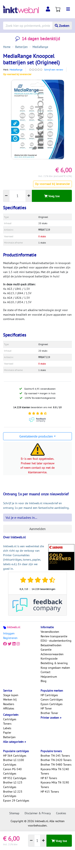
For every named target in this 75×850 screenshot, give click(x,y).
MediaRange (16, 69)
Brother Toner (49, 713)
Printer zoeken (50, 717)
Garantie (46, 649)
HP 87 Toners (49, 778)
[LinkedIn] (14, 644)
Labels (7, 728)
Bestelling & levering (54, 663)
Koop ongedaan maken (55, 668)
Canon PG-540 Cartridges (12, 771)
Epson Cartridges (51, 704)
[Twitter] (9, 644)
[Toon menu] (68, 9)
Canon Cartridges (52, 699)
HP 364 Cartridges (14, 755)
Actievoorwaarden (52, 654)
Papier (7, 732)
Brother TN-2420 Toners (56, 760)
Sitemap (14, 813)
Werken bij (10, 699)
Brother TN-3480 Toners (56, 764)
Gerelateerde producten (36, 436)
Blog (43, 681)
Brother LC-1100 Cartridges (13, 762)
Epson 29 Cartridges (16, 800)
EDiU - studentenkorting (56, 640)
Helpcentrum (49, 676)
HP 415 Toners (50, 791)
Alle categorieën (14, 742)
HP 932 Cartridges (14, 778)
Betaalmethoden (51, 645)
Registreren (10, 638)
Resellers (8, 704)
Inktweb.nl (13, 627)
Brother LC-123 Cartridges (12, 785)
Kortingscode (49, 658)
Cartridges (9, 719)
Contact (45, 672)
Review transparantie (54, 636)
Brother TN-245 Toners (55, 755)
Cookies (61, 813)
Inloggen (9, 633)
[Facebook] (5, 644)
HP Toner (46, 708)
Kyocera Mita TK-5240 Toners (55, 771)
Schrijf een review (53, 69)
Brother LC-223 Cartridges (12, 794)
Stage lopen (10, 695)
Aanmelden (37, 529)
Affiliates (8, 708)
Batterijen (9, 737)
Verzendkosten (50, 632)
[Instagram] (18, 644)
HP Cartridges (49, 695)
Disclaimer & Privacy (38, 813)
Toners (7, 723)
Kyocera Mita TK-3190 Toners (55, 785)
